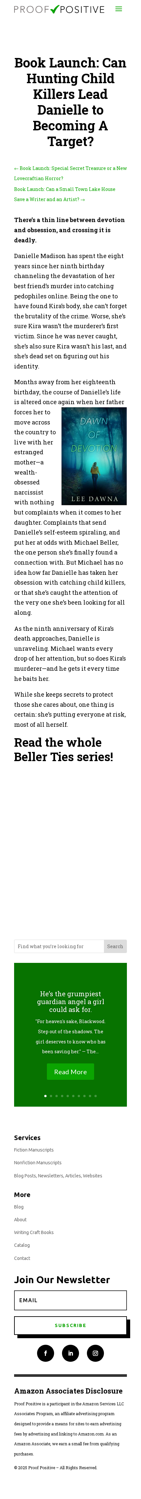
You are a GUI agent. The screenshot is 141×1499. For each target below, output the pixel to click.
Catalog (22, 1245)
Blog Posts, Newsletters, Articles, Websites (58, 1175)
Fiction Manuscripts (34, 1149)
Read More (70, 1072)
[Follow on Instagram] (95, 1353)
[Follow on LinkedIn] (70, 1353)
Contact (22, 1258)
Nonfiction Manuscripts (38, 1162)
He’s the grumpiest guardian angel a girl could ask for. (70, 1001)
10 (95, 1096)
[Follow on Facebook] (45, 1353)
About (20, 1219)
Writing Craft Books (34, 1232)
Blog (19, 1206)
